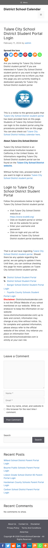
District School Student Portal (21, 277)
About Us (12, 524)
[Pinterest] (25, 55)
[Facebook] (6, 55)
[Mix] (35, 55)
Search (7, 435)
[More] (6, 59)
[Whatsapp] (40, 55)
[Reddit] (16, 55)
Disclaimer (35, 524)
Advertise (24, 532)
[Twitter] (11, 55)
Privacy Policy (13, 528)
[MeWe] (30, 55)
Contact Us (23, 524)
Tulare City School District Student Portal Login (23, 33)
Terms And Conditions (31, 528)
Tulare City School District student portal (24, 116)
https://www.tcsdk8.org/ (22, 217)
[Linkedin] (20, 55)
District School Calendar (22, 9)
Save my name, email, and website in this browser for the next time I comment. (24, 409)
